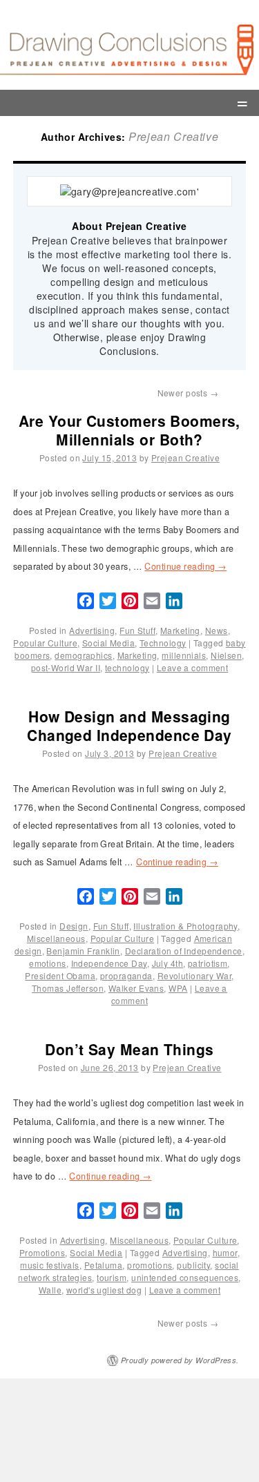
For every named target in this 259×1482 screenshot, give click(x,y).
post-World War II (65, 667)
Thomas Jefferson (68, 988)
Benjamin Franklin (82, 950)
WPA (178, 988)
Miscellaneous (56, 938)
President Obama (60, 975)
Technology (163, 642)
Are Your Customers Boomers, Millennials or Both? (129, 430)
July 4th (168, 963)
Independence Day (109, 963)
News (216, 630)
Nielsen (226, 655)
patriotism (207, 963)
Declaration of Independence (183, 950)
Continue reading (185, 566)
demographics (83, 655)
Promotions (42, 1252)
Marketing (180, 630)
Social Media (108, 642)
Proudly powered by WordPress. (180, 1360)
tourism (111, 1277)
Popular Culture (45, 642)
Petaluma (103, 1265)
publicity (193, 1265)
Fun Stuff (137, 630)
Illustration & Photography (185, 926)
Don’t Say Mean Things (129, 1049)
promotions (149, 1265)
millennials (184, 655)
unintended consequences (184, 1277)
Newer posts (188, 392)
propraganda (126, 975)
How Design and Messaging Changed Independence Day (129, 725)
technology (127, 667)
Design (73, 926)
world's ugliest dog (104, 1290)
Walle (50, 1290)
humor (225, 1252)
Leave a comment (193, 667)
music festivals (49, 1265)
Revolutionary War (194, 975)
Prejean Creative (173, 136)
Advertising (92, 630)
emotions (47, 963)
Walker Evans (136, 988)
